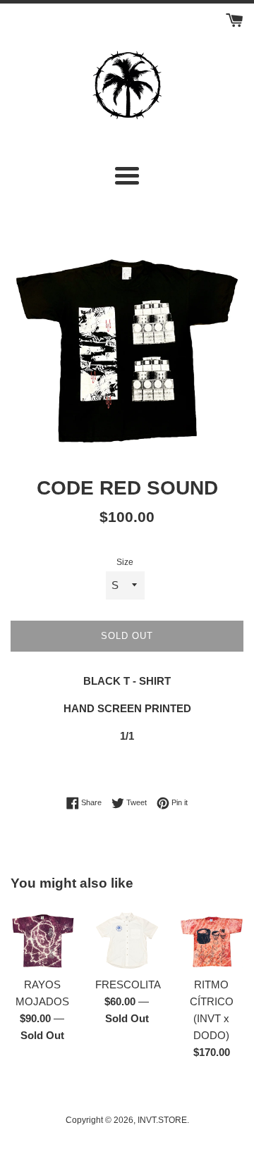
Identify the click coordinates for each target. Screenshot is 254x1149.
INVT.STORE (162, 1120)
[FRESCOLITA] (127, 937)
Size (124, 562)
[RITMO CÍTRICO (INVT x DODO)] (211, 937)
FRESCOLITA (128, 984)
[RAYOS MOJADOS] (42, 937)
